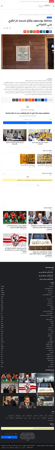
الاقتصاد (51, 306)
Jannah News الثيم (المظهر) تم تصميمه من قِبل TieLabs (23, 445)
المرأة (52, 331)
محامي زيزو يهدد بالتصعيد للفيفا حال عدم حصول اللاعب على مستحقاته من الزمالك (15, 250)
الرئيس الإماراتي (18, 415)
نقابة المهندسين (50, 420)
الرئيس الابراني (10, 415)
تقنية (8, 447)
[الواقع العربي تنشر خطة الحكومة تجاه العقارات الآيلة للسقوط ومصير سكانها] (9, 401)
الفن (52, 325)
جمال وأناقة (50, 335)
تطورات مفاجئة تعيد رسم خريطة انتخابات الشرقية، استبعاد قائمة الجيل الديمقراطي (41, 254)
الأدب (52, 296)
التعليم (52, 309)
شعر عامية (50, 300)
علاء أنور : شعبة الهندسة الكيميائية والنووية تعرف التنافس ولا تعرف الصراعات (41, 227)
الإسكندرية (41, 415)
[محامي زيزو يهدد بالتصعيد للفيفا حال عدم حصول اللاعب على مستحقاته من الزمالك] (14, 239)
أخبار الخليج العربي (48, 288)
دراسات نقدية (49, 298)
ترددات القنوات (49, 354)
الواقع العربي (44, 417)
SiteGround (3, 445)
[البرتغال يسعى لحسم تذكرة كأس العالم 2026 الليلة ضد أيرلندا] (14, 217)
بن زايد (38, 417)
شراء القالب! (3, 447)
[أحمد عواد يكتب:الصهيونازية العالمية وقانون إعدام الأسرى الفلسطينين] (45, 378)
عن (20, 447)
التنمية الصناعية (29, 415)
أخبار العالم (12, 447)
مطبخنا (51, 339)
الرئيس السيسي (50, 417)
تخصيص (29, 417)
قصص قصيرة (49, 304)
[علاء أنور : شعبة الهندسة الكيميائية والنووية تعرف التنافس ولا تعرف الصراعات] (40, 217)
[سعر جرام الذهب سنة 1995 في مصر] (44, 159)
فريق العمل (17, 447)
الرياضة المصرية (49, 348)
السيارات (51, 321)
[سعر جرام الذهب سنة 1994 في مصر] (27, 159)
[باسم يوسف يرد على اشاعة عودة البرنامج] (27, 402)
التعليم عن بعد (49, 313)
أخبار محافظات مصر (47, 294)
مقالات (52, 362)
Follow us (52, 424)
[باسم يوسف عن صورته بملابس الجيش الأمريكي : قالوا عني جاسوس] (45, 401)
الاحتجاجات (35, 415)
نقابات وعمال (50, 366)
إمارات (45, 415)
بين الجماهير (50, 350)
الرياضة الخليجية (49, 344)
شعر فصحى (49, 302)
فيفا (6, 417)
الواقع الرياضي (50, 341)
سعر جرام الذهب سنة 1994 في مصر (28, 165)
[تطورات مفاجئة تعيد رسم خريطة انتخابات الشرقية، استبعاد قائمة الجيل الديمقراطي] (40, 241)
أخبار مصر (41, 14)
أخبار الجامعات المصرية (47, 311)
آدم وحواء (50, 333)
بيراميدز (34, 417)
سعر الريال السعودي (19, 417)
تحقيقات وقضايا (49, 319)
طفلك (51, 337)
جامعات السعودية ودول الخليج (46, 315)
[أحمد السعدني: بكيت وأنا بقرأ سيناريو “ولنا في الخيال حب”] (9, 388)
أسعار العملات (51, 415)
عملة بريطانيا (11, 417)
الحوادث (51, 317)
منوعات (51, 364)
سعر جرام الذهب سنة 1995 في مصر (45, 165)
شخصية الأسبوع (50, 358)
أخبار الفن (50, 327)
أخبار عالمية (50, 290)
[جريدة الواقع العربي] (44, 6)
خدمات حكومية (50, 356)
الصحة (52, 323)
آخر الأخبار (45, 14)
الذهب (24, 415)
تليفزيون (51, 352)
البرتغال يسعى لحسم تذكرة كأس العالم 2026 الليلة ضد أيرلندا (36, 1)
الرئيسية (49, 14)
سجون (25, 417)
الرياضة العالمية (49, 346)
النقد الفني (50, 329)
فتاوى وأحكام (50, 360)
